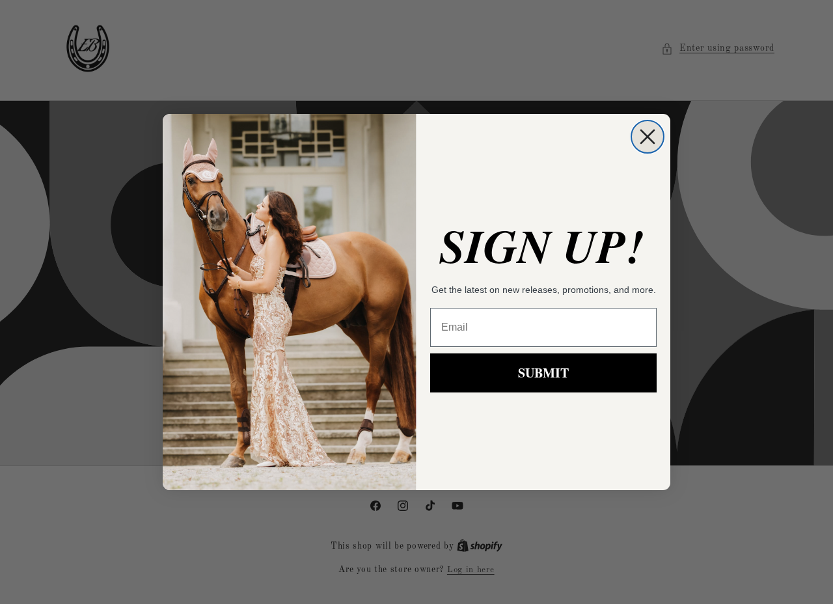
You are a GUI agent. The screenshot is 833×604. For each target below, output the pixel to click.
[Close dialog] (647, 136)
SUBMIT (543, 372)
